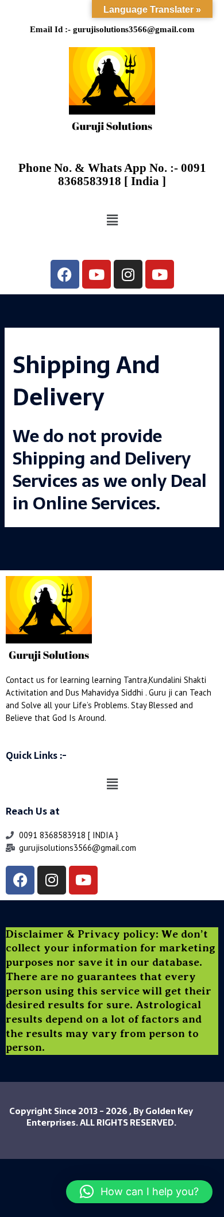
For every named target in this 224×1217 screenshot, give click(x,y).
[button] (112, 220)
